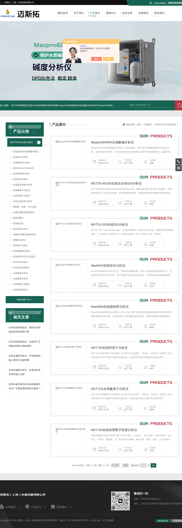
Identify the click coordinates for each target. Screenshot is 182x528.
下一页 (115, 465)
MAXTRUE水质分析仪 (21, 142)
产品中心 (36, 507)
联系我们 (62, 507)
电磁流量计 (18, 218)
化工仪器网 (108, 520)
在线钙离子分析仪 (21, 196)
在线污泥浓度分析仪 (22, 201)
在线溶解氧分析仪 (21, 251)
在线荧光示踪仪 (20, 157)
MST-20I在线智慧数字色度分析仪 (114, 430)
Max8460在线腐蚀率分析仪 (110, 306)
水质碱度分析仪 (20, 273)
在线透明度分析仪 (21, 173)
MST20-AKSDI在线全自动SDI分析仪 (116, 183)
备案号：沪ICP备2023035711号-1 (74, 520)
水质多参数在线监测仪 (23, 212)
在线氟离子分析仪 (21, 190)
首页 (139, 124)
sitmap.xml (163, 520)
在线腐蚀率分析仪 (21, 162)
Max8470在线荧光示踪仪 (108, 265)
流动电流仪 (18, 223)
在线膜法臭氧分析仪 (22, 184)
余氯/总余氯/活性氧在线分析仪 (27, 234)
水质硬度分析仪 (20, 278)
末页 (126, 465)
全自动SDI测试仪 (21, 267)
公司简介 (11, 507)
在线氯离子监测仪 (21, 284)
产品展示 (148, 124)
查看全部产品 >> (25, 299)
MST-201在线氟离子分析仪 (110, 389)
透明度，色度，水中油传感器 (27, 207)
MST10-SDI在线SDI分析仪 (109, 224)
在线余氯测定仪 (20, 289)
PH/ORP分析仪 (20, 262)
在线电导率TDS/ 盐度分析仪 (26, 256)
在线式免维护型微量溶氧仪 (26, 151)
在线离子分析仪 (20, 245)
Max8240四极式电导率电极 (45, 105)
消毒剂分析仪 (19, 240)
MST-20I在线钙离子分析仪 (109, 347)
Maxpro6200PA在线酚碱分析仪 (112, 142)
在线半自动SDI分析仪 (23, 168)
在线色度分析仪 (20, 179)
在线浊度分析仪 (20, 229)
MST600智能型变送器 (21, 105)
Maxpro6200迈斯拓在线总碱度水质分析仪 (78, 105)
